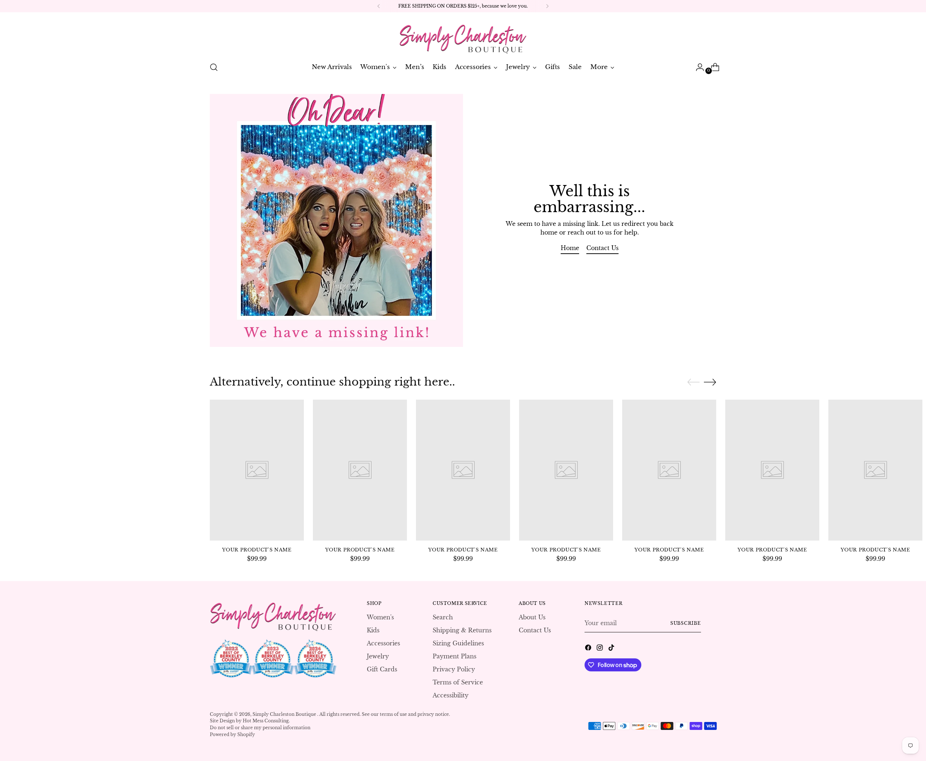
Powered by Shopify (232, 734)
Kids (373, 630)
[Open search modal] (214, 67)
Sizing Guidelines (458, 643)
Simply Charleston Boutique (284, 714)
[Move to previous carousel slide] (693, 382)
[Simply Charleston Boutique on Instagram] (600, 648)
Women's (380, 617)
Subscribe (685, 623)
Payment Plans (454, 656)
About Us (532, 617)
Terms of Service (458, 682)
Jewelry (378, 656)
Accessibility (450, 695)
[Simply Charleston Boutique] (463, 36)
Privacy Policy (454, 669)
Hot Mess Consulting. (266, 720)
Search (443, 617)
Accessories (383, 643)
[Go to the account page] (697, 67)
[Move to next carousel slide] (710, 382)
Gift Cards (382, 669)
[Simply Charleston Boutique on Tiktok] (612, 648)
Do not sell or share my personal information (260, 727)
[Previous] (379, 6)
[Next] (547, 6)
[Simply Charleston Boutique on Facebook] (589, 648)
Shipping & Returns (462, 630)
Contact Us (535, 630)
